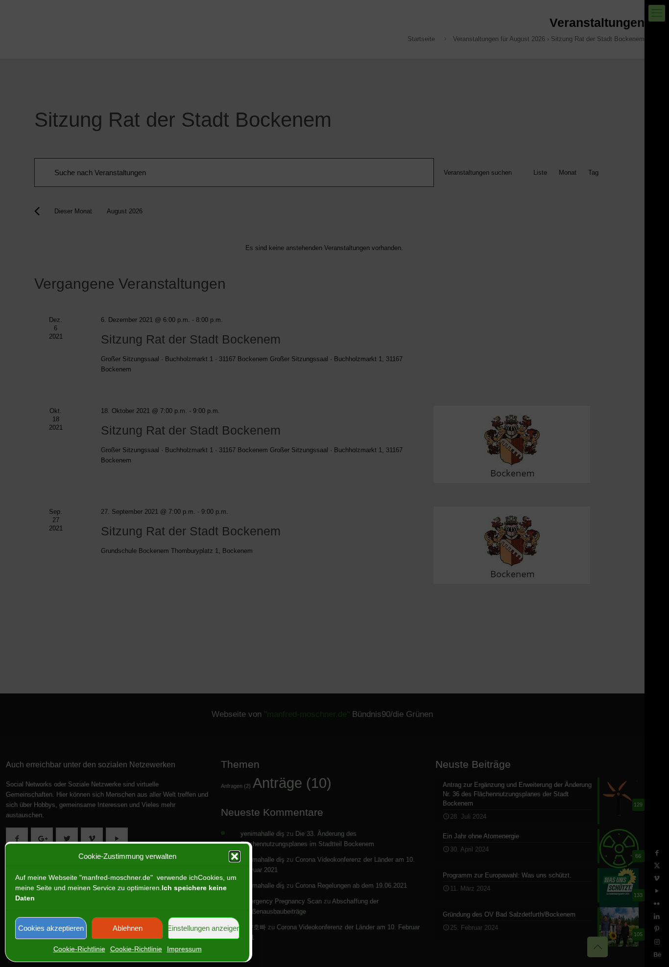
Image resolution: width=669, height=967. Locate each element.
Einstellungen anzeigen (203, 928)
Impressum (184, 949)
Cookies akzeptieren (51, 928)
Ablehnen (128, 928)
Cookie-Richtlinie (79, 949)
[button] (234, 856)
